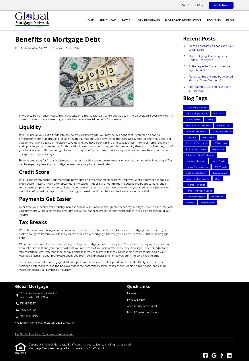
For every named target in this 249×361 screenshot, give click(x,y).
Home (89, 20)
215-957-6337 (195, 5)
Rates (125, 20)
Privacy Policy (136, 299)
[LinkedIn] (229, 355)
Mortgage (58, 48)
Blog (230, 20)
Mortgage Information (183, 20)
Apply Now (221, 5)
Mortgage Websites (42, 348)
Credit (68, 48)
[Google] (214, 355)
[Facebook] (205, 355)
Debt (76, 48)
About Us (214, 20)
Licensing (133, 293)
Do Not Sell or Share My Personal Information (44, 334)
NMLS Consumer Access (143, 312)
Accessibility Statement (142, 306)
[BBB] (221, 355)
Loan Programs (148, 20)
